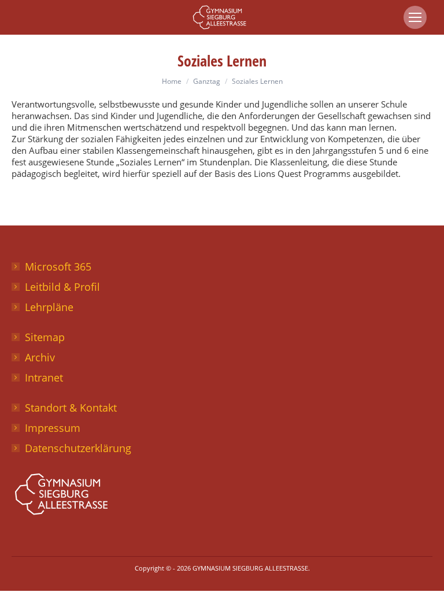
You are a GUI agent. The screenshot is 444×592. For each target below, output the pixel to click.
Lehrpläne (49, 307)
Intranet (44, 377)
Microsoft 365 (58, 266)
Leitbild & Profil (62, 286)
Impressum (52, 427)
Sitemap (45, 337)
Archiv (40, 357)
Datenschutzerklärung (78, 448)
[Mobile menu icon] (415, 17)
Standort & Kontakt (71, 407)
